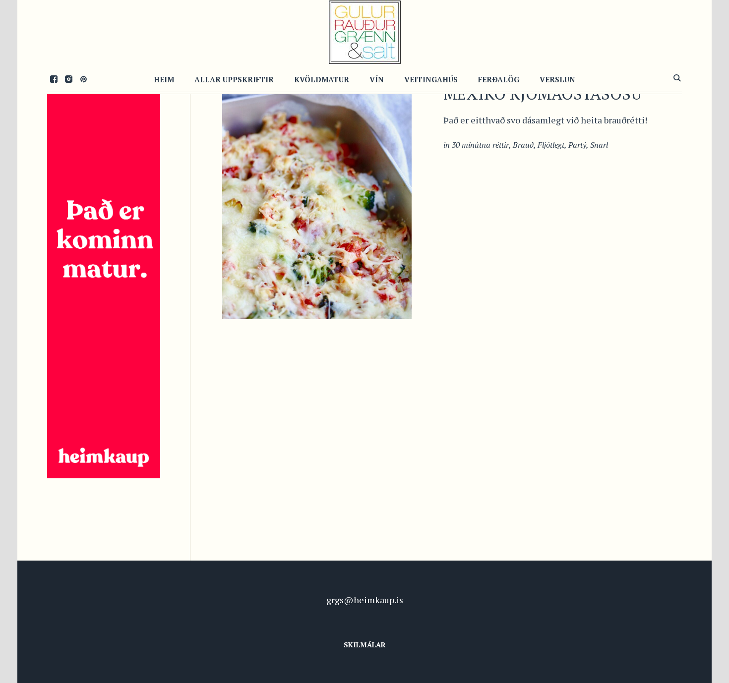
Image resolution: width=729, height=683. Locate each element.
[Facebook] (53, 78)
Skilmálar (365, 644)
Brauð (523, 144)
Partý (577, 144)
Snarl (599, 144)
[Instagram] (68, 78)
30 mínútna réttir (480, 144)
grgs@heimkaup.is (364, 600)
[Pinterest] (83, 78)
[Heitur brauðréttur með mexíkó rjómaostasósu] (317, 186)
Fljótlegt (551, 144)
